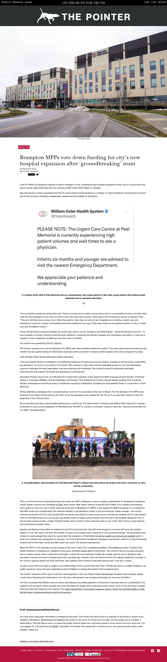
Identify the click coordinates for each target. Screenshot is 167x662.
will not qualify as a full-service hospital (116, 536)
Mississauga (17, 2)
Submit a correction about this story (37, 641)
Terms (88, 650)
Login (153, 2)
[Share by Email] (37, 174)
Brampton (6, 2)
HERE (55, 626)
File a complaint (66, 650)
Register (162, 2)
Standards (97, 650)
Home (146, 2)
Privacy (79, 650)
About (30, 650)
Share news (50, 650)
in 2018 (59, 504)
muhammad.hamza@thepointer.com (42, 609)
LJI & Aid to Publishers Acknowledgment (124, 650)
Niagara (28, 2)
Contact (39, 650)
